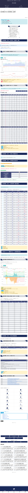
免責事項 (5, 490)
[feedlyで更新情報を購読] (7, 442)
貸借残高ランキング (5, 414)
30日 (1, 57)
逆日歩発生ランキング (4, 179)
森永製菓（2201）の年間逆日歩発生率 (13, 30)
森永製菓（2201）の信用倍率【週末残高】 (13, 31)
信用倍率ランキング (5, 417)
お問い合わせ (23, 490)
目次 (13, 26)
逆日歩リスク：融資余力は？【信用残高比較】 (14, 32)
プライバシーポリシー (14, 490)
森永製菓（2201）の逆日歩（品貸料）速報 (13, 27)
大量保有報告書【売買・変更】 (13, 35)
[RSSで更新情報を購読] (20, 442)
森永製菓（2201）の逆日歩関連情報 (13, 34)
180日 (4, 265)
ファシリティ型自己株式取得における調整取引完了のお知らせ (13, 379)
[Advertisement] (14, 14)
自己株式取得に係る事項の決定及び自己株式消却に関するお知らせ (13, 378)
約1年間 (5, 57)
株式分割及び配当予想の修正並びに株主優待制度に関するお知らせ (13, 383)
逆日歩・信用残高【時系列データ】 (13, 28)
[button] (18, 438)
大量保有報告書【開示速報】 (6, 418)
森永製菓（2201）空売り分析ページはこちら (6, 48)
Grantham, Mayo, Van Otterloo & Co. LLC (12, 348)
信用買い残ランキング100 (5, 416)
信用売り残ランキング (5, 415)
